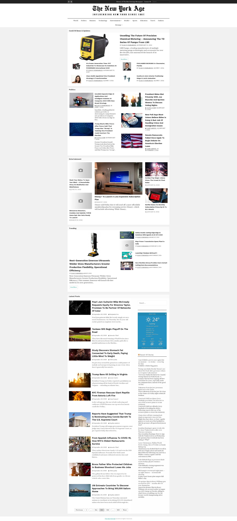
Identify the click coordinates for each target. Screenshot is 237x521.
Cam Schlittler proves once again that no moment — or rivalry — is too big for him (151, 362)
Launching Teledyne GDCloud (145, 253)
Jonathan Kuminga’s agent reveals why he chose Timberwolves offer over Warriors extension (151, 430)
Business (93, 20)
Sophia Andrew (115, 423)
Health (126, 20)
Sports (135, 20)
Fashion (161, 20)
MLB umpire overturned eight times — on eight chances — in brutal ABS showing (151, 472)
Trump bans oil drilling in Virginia (109, 374)
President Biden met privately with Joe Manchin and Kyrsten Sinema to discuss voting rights (154, 99)
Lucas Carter (114, 378)
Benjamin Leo (114, 314)
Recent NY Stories (146, 355)
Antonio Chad (114, 335)
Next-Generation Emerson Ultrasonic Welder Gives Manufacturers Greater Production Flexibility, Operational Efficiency (89, 265)
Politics (84, 20)
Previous (79, 510)
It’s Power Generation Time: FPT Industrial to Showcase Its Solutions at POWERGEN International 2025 (101, 66)
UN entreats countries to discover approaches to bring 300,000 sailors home (111, 488)
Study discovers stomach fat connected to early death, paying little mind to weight (110, 353)
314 (96, 510)
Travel (152, 20)
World (75, 20)
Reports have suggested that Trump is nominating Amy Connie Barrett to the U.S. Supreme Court (111, 417)
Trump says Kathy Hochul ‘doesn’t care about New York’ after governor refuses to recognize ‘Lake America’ (151, 371)
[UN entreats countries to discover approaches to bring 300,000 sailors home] (80, 496)
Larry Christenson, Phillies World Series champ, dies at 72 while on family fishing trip (152, 445)
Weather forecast (152, 348)
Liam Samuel (151, 128)
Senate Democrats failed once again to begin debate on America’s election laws (154, 140)
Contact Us (147, 1)
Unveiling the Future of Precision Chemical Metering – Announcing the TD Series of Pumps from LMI (142, 39)
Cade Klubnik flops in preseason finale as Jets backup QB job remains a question (151, 461)
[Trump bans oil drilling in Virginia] (80, 387)
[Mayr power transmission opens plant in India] (127, 250)
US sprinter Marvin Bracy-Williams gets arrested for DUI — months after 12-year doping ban (152, 483)
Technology (103, 20)
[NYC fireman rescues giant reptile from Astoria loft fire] (80, 400)
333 (118, 510)
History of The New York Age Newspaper (129, 1)
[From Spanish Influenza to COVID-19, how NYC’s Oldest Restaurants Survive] (80, 451)
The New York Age (110, 518)
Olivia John (100, 137)
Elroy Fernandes (129, 45)
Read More (124, 59)
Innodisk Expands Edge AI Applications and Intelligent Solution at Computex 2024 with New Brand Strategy (105, 98)
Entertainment (115, 20)
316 (107, 510)
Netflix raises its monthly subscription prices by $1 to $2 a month (156, 207)
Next (125, 510)
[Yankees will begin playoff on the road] (80, 341)
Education (143, 20)
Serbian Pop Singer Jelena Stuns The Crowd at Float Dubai (155, 180)
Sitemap (118, 25)
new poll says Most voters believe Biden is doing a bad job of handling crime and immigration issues (155, 120)
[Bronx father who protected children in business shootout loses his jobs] (80, 476)
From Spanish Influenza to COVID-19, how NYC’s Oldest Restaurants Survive (111, 441)
